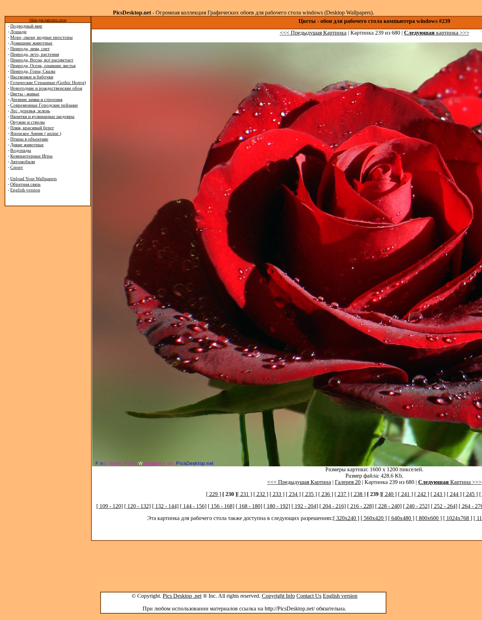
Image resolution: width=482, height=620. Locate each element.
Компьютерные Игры (31, 156)
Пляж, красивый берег (32, 127)
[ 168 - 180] (249, 506)
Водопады (20, 150)
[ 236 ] (325, 494)
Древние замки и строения (36, 99)
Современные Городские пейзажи (44, 105)
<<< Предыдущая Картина (299, 482)
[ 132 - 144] (165, 506)
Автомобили (22, 161)
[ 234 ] (293, 494)
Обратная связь (25, 184)
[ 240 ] (389, 494)
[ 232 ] (260, 494)
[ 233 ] (277, 494)
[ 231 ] (244, 494)
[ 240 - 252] (416, 506)
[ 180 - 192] (277, 506)
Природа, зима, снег (30, 48)
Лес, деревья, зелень (30, 110)
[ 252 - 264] (444, 506)
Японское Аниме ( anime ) (35, 133)
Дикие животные (27, 144)
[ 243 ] (437, 494)
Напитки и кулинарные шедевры (42, 116)
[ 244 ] (454, 494)
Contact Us (308, 596)
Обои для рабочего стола (47, 20)
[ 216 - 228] (360, 506)
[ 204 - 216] (332, 506)
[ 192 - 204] (304, 506)
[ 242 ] (421, 494)
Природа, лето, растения (34, 54)
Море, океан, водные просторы (41, 37)
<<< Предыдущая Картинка (313, 33)
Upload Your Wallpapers (33, 178)
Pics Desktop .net (182, 596)
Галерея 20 (348, 482)
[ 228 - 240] (388, 506)
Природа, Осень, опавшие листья (43, 65)
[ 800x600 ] (429, 518)
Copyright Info (278, 596)
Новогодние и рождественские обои (46, 88)
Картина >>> (450, 482)
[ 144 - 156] (193, 506)
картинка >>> (436, 33)
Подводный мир (26, 26)
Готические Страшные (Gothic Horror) (48, 82)
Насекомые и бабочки (31, 76)
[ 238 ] (358, 494)
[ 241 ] (405, 494)
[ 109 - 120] (109, 506)
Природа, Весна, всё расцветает (41, 60)
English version (25, 190)
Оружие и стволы (27, 122)
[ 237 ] (342, 494)
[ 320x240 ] (346, 518)
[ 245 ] (470, 494)
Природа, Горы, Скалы (32, 71)
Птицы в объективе (29, 139)
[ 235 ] (309, 494)
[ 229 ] (213, 494)
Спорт (16, 167)
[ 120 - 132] (137, 506)
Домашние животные (31, 43)
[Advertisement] (33, 319)
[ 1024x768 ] (457, 518)
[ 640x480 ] (401, 518)
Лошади (18, 31)
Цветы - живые (25, 93)
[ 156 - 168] (221, 506)
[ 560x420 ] (374, 518)
